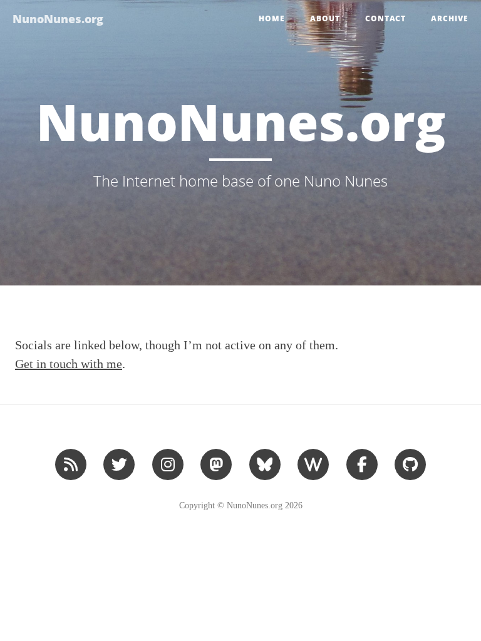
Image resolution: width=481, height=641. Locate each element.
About (325, 18)
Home (272, 18)
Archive (449, 18)
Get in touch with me (68, 364)
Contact (385, 18)
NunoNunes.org (58, 18)
